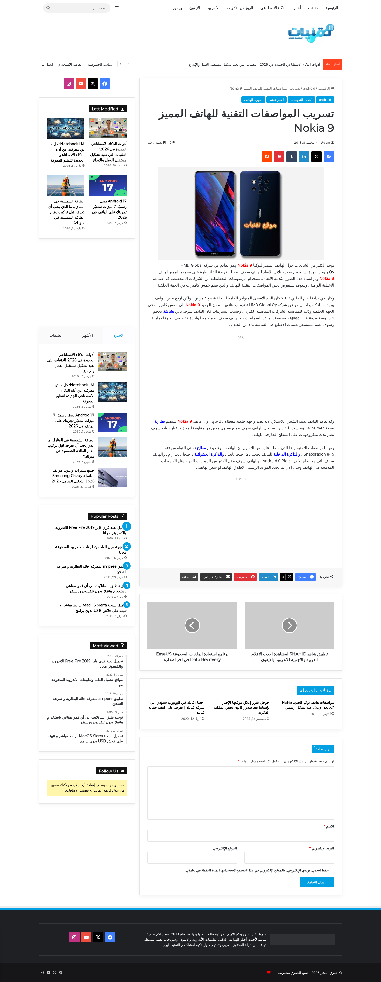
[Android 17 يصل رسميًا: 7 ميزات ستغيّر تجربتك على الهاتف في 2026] (108, 185)
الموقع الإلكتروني (225, 848)
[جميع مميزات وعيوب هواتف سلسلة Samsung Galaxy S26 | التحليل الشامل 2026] (112, 477)
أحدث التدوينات (301, 100)
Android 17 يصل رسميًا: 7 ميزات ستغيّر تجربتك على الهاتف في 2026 (73, 420)
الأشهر (87, 335)
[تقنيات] (309, 33)
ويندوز (177, 8)
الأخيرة (118, 335)
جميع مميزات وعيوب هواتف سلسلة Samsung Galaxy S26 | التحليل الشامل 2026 (73, 475)
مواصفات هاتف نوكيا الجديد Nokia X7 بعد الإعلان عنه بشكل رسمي (308, 705)
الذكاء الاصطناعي (273, 8)
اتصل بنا (47, 64)
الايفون (194, 8)
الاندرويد (213, 8)
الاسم (328, 826)
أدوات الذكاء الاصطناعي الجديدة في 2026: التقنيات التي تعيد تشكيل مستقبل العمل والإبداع (254, 64)
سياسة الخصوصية (100, 64)
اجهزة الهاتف (253, 100)
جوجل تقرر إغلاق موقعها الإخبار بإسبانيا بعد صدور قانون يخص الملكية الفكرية (241, 707)
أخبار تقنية (276, 100)
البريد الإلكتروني (321, 848)
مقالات (313, 8)
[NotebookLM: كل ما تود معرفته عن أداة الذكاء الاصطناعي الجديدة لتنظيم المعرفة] (65, 128)
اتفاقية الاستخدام (70, 64)
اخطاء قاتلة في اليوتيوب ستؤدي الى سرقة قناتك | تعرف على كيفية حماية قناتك (176, 707)
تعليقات (55, 335)
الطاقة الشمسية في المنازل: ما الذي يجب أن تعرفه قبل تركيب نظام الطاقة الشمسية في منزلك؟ (66, 212)
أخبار (297, 8)
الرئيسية (332, 8)
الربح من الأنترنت (240, 8)
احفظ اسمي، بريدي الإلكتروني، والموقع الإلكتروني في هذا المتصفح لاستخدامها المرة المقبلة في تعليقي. (257, 870)
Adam (325, 142)
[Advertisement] (138, 36)
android (309, 88)
